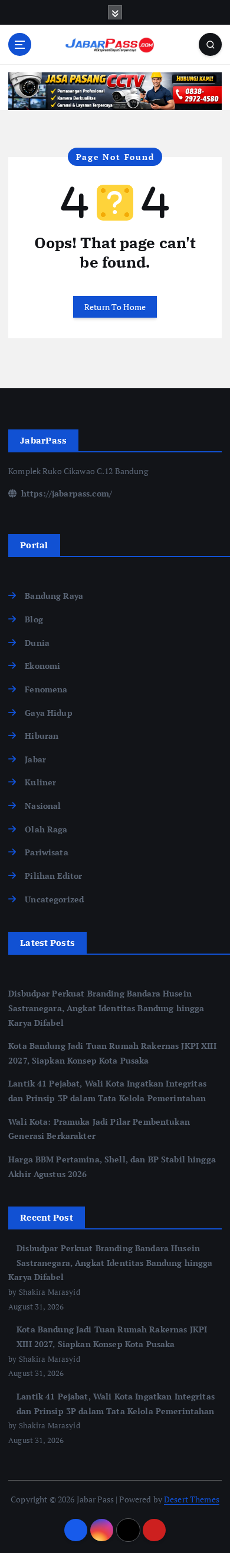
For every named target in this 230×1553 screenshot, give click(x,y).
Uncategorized (54, 899)
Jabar (35, 759)
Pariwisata (46, 852)
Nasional (43, 805)
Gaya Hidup (48, 712)
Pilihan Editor (53, 875)
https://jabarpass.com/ (65, 493)
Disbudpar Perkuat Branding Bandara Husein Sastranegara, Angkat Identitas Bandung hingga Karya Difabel (106, 1008)
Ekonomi (42, 665)
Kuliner (40, 782)
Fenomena (46, 689)
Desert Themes (191, 1499)
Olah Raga (46, 829)
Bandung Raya (54, 595)
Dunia (37, 642)
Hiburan (41, 735)
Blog (34, 619)
